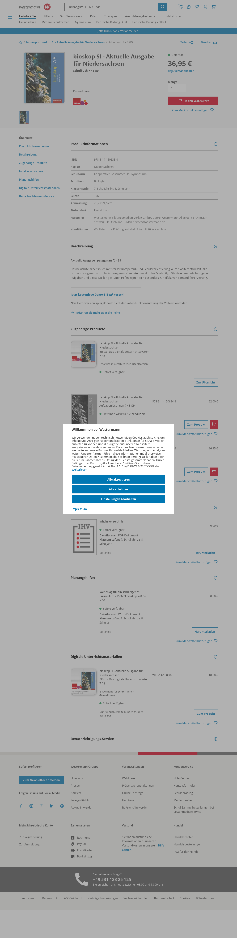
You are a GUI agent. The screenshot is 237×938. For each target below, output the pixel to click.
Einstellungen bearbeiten (118, 499)
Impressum (79, 509)
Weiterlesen (79, 470)
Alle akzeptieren (118, 479)
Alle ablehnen (118, 489)
